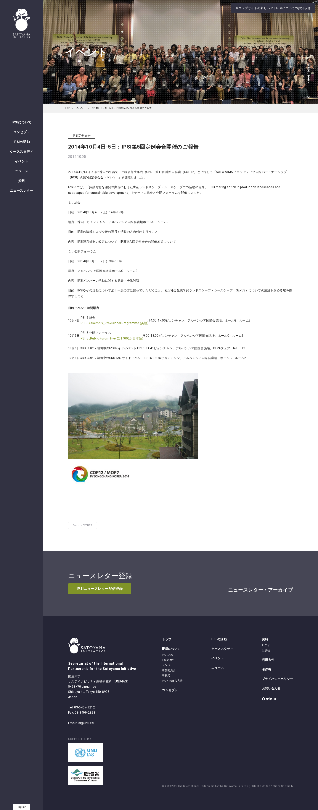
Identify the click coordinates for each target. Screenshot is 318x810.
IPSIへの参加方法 (172, 680)
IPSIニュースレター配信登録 (100, 589)
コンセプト (21, 132)
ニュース (21, 171)
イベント (21, 161)
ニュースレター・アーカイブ (260, 590)
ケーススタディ (21, 152)
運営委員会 (168, 670)
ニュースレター (21, 190)
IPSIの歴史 (168, 659)
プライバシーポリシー (277, 679)
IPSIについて (21, 122)
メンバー (167, 665)
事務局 (166, 675)
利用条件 (268, 659)
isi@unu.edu (87, 723)
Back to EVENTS (82, 525)
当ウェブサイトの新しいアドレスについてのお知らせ (273, 8)
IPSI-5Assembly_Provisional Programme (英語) (114, 323)
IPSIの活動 (21, 142)
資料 (21, 181)
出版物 (266, 650)
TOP (67, 108)
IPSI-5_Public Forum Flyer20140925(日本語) (111, 338)
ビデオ (266, 645)
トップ (166, 639)
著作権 (266, 669)
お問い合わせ (271, 688)
